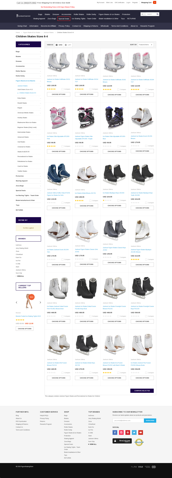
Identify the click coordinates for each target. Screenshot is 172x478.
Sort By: (133, 45)
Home (18, 32)
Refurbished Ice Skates (25, 161)
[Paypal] (134, 467)
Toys (123, 19)
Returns (42, 421)
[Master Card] (153, 466)
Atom (17, 267)
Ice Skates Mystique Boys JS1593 (113, 193)
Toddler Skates (22, 171)
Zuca (17, 251)
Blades (47, 14)
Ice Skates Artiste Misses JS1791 (85, 193)
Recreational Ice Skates (25, 156)
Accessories (66, 14)
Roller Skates (79, 14)
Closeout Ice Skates (24, 147)
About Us (134, 26)
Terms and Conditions (119, 26)
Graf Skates (21, 142)
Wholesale (105, 26)
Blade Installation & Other (108, 19)
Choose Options (24, 329)
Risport (20, 108)
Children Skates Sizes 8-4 (65, 32)
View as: (50, 45)
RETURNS (131, 19)
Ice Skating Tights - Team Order (84, 19)
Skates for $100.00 (23, 152)
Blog (17, 415)
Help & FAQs (44, 415)
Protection (126, 14)
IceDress (18, 245)
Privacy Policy (64, 26)
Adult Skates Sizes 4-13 (25, 89)
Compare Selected (142, 391)
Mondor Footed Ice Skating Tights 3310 (28, 316)
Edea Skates (22, 98)
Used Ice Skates (23, 166)
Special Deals (64, 19)
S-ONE (18, 264)
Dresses (56, 14)
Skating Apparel (39, 19)
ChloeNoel (19, 254)
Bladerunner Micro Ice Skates (27, 122)
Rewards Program (147, 26)
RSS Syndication (21, 421)
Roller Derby (91, 14)
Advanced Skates (23, 137)
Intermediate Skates (24, 132)
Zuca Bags (52, 19)
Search (157, 14)
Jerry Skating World (22, 248)
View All (20, 276)
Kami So (18, 257)
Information (33, 26)
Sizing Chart (22, 26)
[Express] (147, 467)
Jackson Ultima (21, 270)
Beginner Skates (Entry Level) (27, 127)
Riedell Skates (22, 103)
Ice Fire (18, 260)
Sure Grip (19, 273)
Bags (40, 14)
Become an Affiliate (48, 26)
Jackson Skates (49, 32)
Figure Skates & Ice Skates (109, 14)
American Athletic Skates (25, 113)
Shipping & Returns (90, 26)
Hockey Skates (22, 118)
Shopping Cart (148, 2)
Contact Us (76, 26)
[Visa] (141, 467)
